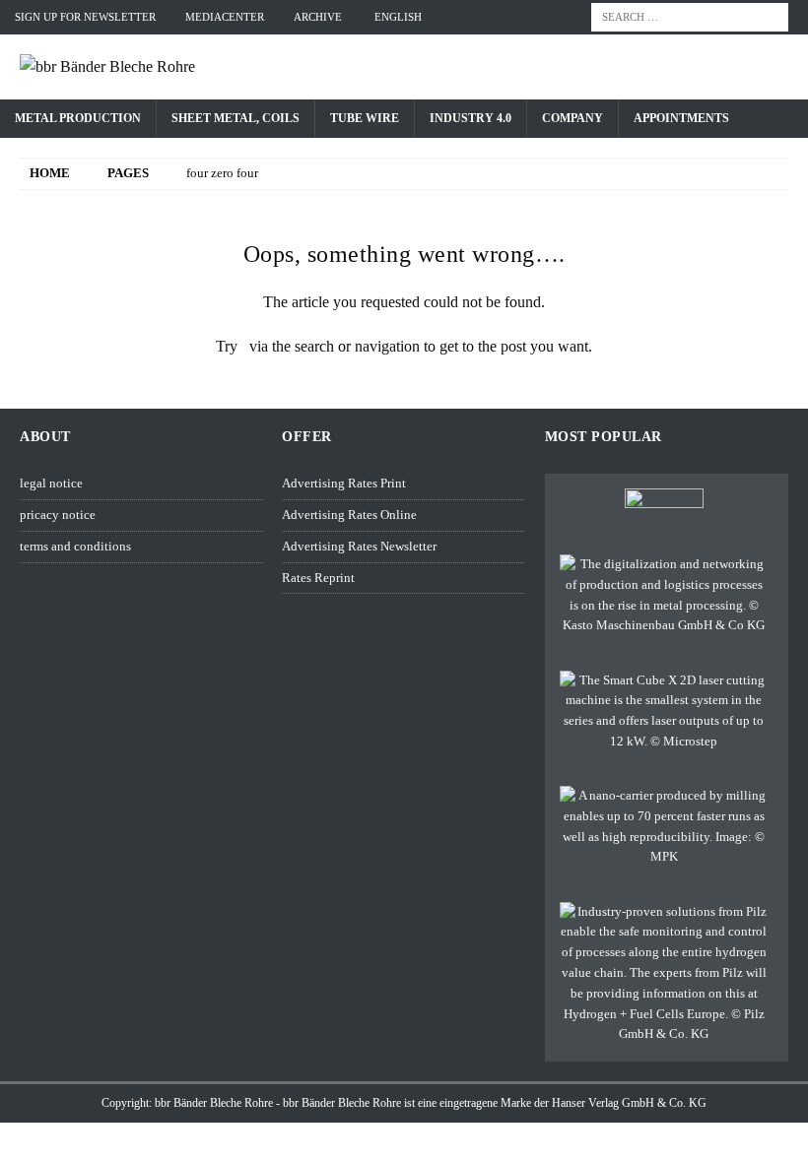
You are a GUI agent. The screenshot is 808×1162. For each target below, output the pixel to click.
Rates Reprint (318, 577)
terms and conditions (75, 546)
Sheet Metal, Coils (235, 118)
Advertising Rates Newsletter (359, 546)
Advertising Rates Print (344, 483)
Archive (318, 17)
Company (572, 118)
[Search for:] (689, 15)
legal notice (51, 483)
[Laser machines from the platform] (664, 711)
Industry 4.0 (470, 118)
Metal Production (78, 118)
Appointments (681, 118)
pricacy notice (58, 514)
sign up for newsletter (85, 17)
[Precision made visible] (664, 827)
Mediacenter (224, 17)
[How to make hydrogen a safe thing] (664, 974)
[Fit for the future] (664, 595)
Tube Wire (364, 118)
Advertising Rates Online (349, 514)
